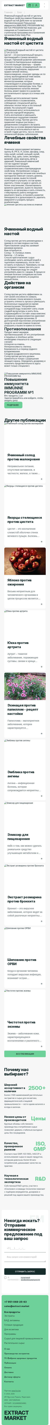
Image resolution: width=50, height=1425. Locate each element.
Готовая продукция (13, 1325)
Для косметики (11, 1329)
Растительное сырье (14, 1343)
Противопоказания (13, 23)
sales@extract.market (16, 1306)
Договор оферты (12, 1377)
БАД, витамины (12, 1320)
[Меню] (44, 5)
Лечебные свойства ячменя (18, 18)
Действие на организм (31, 20)
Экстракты (9, 1316)
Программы (10, 1334)
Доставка (8, 1372)
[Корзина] (29, 5)
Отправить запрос (25, 1271)
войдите (32, 398)
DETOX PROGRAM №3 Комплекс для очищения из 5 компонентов (22, 29)
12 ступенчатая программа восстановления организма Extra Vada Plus (24, 32)
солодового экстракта (29, 125)
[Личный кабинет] (36, 5)
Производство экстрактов (16, 1353)
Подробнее (13, 405)
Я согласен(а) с (24, 1278)
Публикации (10, 1363)
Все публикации (25, 1054)
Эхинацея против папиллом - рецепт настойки (22, 709)
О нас (7, 1349)
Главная (8, 12)
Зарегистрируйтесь (13, 398)
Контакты (9, 1381)
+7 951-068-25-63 (15, 1301)
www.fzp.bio (16, 1391)
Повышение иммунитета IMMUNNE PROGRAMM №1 (24, 24)
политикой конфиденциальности (30, 1278)
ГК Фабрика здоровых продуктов (20, 1358)
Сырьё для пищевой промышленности (23, 1338)
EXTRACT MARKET (14, 5)
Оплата (8, 1367)
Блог (19, 12)
